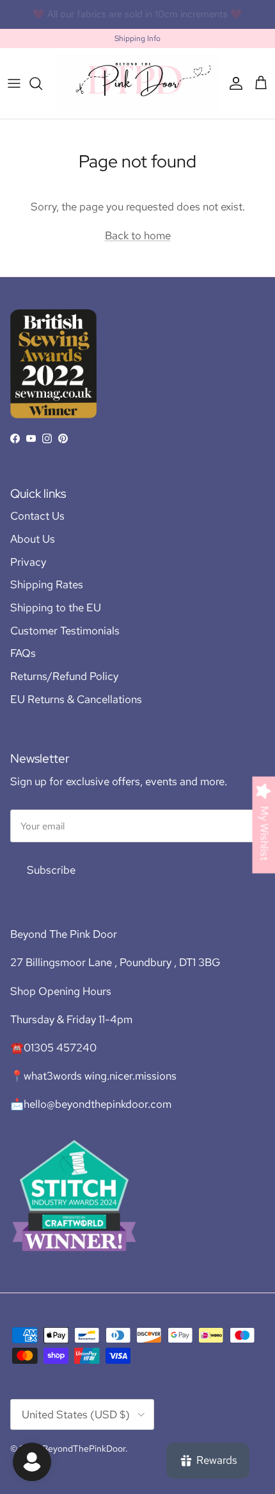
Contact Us (37, 516)
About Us (32, 539)
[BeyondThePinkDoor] (137, 83)
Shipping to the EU (55, 607)
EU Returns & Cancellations (76, 699)
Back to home (138, 235)
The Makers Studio (192, 19)
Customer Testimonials (65, 631)
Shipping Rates (46, 584)
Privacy (28, 562)
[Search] (42, 83)
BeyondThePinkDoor (83, 1448)
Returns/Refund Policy (64, 676)
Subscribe (51, 870)
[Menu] (14, 83)
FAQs (23, 653)
